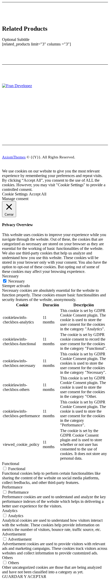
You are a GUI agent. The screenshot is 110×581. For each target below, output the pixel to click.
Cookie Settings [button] (15, 194)
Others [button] (7, 557)
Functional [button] (10, 463)
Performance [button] (12, 487)
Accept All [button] (37, 194)
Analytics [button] (9, 510)
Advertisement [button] (14, 534)
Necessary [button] (10, 276)
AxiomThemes (14, 157)
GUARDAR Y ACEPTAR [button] (24, 576)
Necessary (16, 281)
